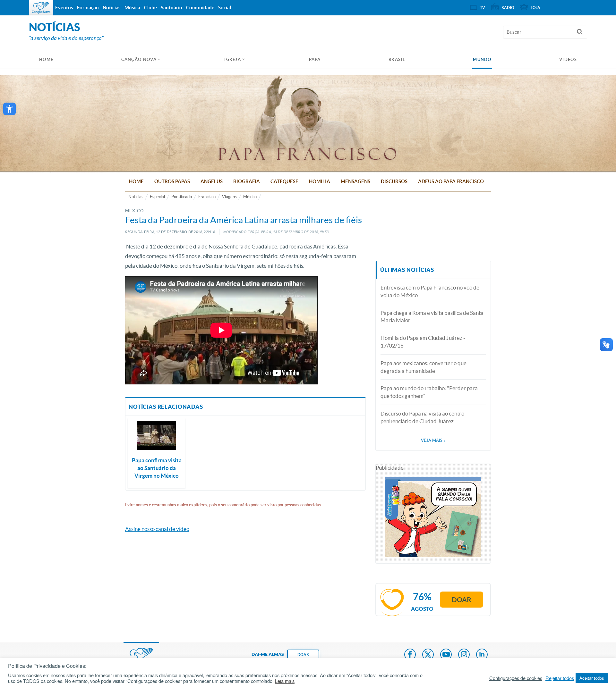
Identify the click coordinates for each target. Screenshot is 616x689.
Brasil (397, 59)
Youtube (446, 655)
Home (136, 181)
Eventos (64, 7)
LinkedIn (482, 655)
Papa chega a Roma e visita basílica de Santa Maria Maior (432, 316)
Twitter (428, 655)
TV (482, 7)
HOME (46, 59)
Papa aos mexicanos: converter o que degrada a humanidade (423, 367)
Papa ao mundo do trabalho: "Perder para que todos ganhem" (429, 392)
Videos (568, 59)
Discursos (394, 181)
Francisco (207, 196)
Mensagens (355, 181)
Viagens (229, 196)
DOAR (303, 654)
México (250, 196)
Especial (157, 196)
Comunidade (200, 7)
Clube (150, 7)
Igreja (232, 59)
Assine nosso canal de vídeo (157, 529)
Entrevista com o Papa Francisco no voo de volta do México (430, 291)
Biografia (246, 181)
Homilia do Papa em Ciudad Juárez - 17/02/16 (423, 342)
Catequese (284, 181)
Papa (315, 59)
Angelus (212, 181)
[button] (9, 109)
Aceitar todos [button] (591, 678)
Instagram (464, 655)
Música (132, 7)
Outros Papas (172, 181)
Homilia (319, 181)
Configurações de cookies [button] (515, 678)
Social (224, 7)
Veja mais (433, 440)
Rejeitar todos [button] (559, 678)
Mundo (482, 59)
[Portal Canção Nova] (41, 7)
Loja (535, 7)
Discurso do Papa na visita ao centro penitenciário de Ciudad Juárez (422, 417)
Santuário (171, 7)
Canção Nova (139, 59)
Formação (88, 7)
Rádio (507, 7)
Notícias (135, 196)
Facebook (410, 655)
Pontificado (181, 196)
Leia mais (285, 681)
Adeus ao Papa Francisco (451, 181)
